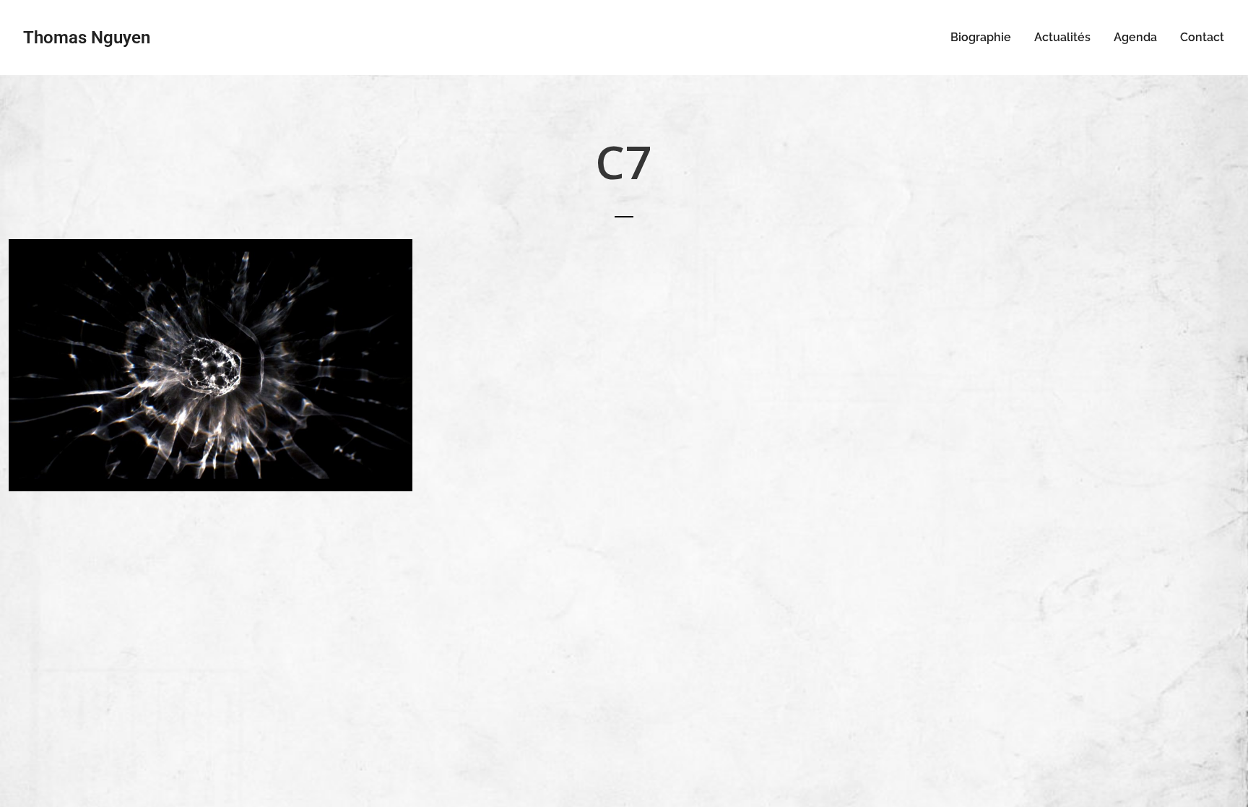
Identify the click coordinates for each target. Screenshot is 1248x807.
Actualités (1062, 37)
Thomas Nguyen (86, 37)
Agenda (1135, 37)
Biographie (980, 37)
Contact (1202, 37)
